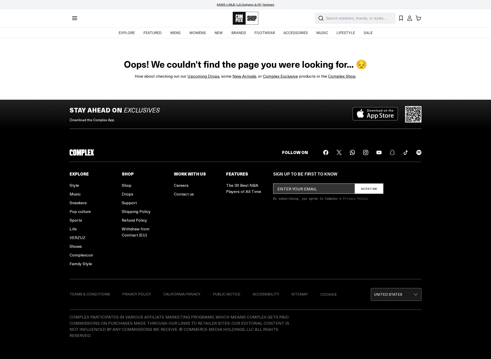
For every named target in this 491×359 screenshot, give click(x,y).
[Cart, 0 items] (418, 18)
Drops (127, 194)
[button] (396, 294)
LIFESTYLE (346, 32)
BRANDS (238, 32)
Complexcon (81, 255)
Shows (76, 246)
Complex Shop (341, 76)
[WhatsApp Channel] (352, 152)
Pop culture (80, 211)
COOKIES (328, 294)
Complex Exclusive (280, 76)
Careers (181, 185)
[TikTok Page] (405, 152)
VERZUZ (77, 237)
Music (75, 194)
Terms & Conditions (90, 294)
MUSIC (322, 32)
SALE (368, 32)
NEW (219, 32)
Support (129, 202)
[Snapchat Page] (392, 152)
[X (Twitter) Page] (339, 152)
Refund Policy (134, 220)
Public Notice (226, 294)
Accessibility (266, 294)
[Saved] (401, 18)
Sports (76, 220)
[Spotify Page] (418, 152)
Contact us (184, 194)
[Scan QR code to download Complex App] (413, 114)
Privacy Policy (355, 198)
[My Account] (410, 18)
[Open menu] (75, 18)
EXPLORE (127, 32)
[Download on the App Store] (375, 114)
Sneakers (78, 202)
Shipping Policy (136, 211)
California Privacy (181, 294)
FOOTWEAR (264, 32)
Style (74, 185)
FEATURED (152, 32)
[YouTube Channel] (379, 152)
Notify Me (369, 189)
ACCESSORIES (295, 32)
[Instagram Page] (365, 152)
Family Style (81, 263)
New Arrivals (244, 76)
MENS (175, 32)
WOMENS (197, 32)
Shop (126, 185)
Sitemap (300, 294)
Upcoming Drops (203, 76)
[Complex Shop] (245, 18)
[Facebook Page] (325, 152)
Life (73, 228)
